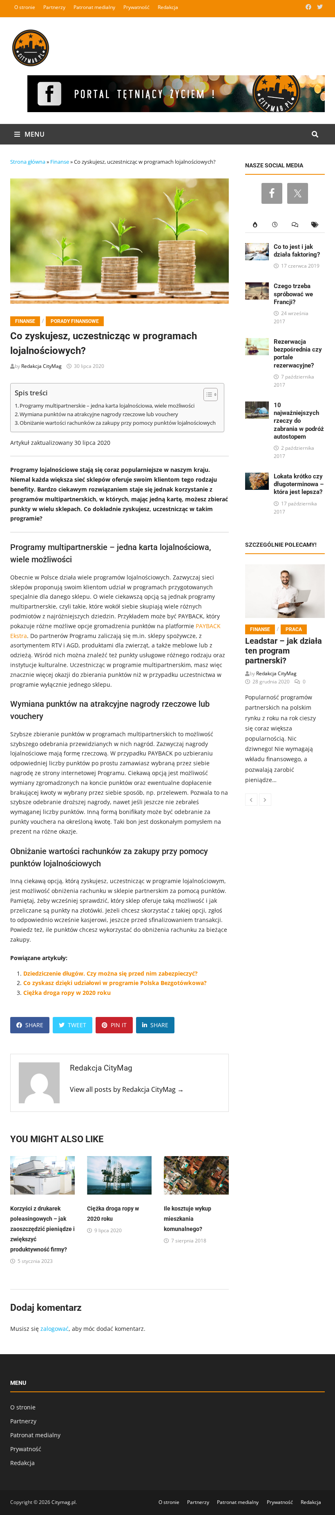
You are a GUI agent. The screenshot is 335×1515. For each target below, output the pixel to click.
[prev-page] (251, 800)
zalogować (54, 1328)
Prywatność (136, 7)
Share (34, 1025)
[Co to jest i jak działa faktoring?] (257, 248)
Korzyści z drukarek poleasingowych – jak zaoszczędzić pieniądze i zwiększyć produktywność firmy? (42, 1229)
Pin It (119, 1025)
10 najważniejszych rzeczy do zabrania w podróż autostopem (299, 420)
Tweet (77, 1025)
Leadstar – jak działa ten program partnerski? (283, 650)
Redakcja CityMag (41, 366)
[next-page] (265, 800)
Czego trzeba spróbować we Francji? (293, 293)
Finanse (59, 161)
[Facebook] (309, 7)
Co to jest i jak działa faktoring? (297, 250)
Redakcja (168, 7)
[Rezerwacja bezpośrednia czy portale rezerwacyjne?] (257, 343)
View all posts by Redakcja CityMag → (127, 1089)
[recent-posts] (275, 225)
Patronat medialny (94, 7)
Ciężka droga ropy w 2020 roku (67, 992)
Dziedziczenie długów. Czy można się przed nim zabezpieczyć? (110, 973)
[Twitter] (320, 7)
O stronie (24, 7)
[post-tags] (315, 225)
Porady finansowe (75, 321)
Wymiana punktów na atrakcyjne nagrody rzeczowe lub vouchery (99, 414)
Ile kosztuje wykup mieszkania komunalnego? (187, 1218)
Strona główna (27, 161)
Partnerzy (54, 7)
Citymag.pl (63, 1502)
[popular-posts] (255, 225)
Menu (34, 134)
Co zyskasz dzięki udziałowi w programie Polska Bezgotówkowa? (115, 983)
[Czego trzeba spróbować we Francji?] (257, 287)
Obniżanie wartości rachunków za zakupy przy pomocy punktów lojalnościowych (118, 422)
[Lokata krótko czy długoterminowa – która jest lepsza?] (257, 477)
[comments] (295, 225)
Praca (294, 629)
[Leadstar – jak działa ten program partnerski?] (285, 591)
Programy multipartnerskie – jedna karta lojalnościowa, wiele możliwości (107, 405)
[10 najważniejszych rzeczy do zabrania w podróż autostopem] (257, 406)
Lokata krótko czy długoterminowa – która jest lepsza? (299, 484)
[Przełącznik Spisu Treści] (206, 394)
